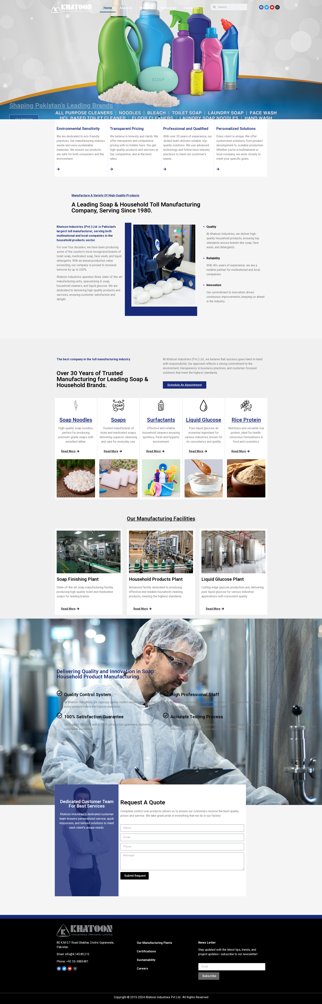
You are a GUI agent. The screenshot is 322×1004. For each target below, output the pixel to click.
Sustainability (146, 960)
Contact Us (191, 8)
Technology (168, 8)
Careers (142, 968)
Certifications (146, 951)
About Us (125, 8)
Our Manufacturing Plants (154, 943)
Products (146, 8)
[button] (156, 116)
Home (108, 8)
